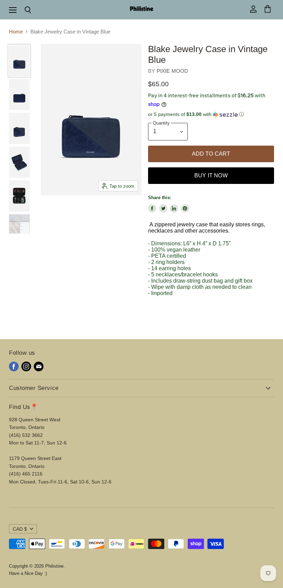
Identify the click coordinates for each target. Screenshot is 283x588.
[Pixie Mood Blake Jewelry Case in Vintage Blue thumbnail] (19, 61)
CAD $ (20, 529)
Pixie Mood (172, 71)
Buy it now (211, 175)
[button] (211, 114)
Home (16, 32)
